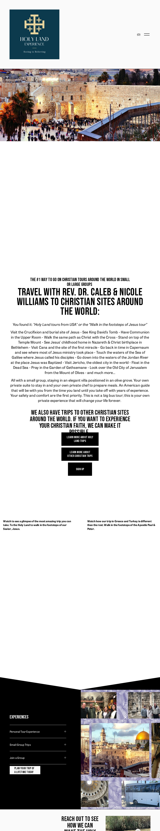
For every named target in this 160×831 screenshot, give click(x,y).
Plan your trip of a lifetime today (24, 770)
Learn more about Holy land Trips (80, 439)
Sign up (80, 469)
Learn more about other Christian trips (79, 454)
